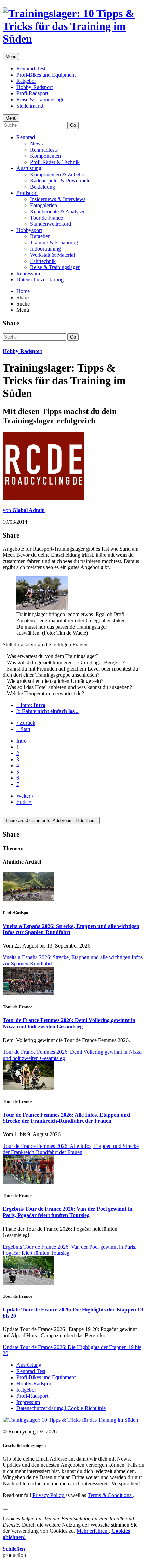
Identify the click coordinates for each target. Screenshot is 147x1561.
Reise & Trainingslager (41, 99)
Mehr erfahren (93, 1531)
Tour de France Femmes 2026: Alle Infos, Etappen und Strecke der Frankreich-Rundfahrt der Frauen (66, 1118)
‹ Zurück (25, 723)
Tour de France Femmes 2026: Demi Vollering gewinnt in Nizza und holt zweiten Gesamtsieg (69, 1023)
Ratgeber (26, 81)
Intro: (30, 705)
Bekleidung (42, 187)
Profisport (27, 193)
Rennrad (25, 137)
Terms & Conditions (110, 1495)
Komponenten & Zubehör (58, 174)
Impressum (28, 273)
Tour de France (46, 218)
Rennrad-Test (30, 68)
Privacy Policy (48, 1495)
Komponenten (45, 156)
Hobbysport (29, 230)
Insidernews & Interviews (57, 199)
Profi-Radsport (32, 93)
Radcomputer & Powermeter (61, 181)
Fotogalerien (43, 205)
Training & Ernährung (54, 242)
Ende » (24, 802)
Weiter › (25, 796)
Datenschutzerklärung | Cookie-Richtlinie (61, 1408)
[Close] (5, 1509)
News (36, 143)
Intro (21, 741)
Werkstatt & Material (52, 255)
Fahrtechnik (43, 261)
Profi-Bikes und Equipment (46, 75)
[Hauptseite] (73, 39)
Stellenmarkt (29, 106)
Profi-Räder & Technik (55, 162)
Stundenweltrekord (50, 224)
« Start (23, 729)
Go (73, 125)
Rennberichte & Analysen (58, 211)
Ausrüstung (28, 168)
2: (47, 711)
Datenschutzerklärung (40, 280)
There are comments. (51, 820)
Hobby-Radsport (34, 87)
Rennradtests (44, 150)
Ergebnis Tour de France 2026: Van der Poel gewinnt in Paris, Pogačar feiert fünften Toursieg (67, 1212)
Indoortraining (45, 249)
